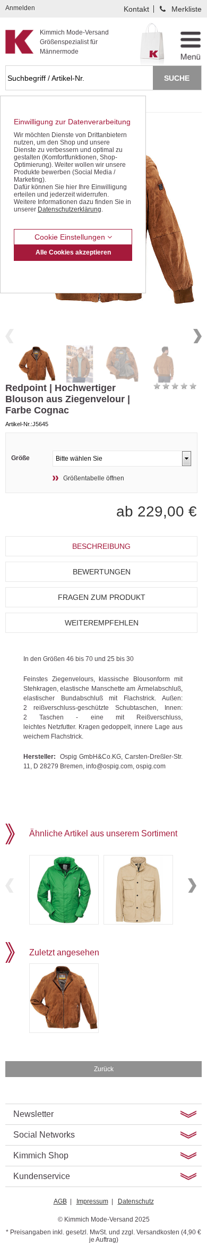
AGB (60, 1201)
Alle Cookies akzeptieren (73, 252)
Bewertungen (102, 571)
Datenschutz (136, 1201)
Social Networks (44, 1134)
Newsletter (33, 1114)
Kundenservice (41, 1176)
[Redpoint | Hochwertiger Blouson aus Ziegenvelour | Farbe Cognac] (37, 364)
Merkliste (186, 9)
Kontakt (136, 9)
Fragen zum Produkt (101, 597)
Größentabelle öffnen (93, 478)
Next (197, 336)
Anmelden (20, 8)
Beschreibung (101, 546)
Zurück (104, 1069)
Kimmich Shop (40, 1155)
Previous (9, 336)
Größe (20, 458)
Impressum (92, 1201)
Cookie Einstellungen (70, 237)
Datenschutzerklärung (69, 209)
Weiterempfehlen (102, 622)
